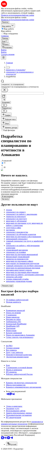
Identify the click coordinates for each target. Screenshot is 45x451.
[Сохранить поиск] (3, 97)
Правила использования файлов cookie (17, 20)
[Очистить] (4, 90)
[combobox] (12, 84)
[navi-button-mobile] (3, 58)
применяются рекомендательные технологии (22, 423)
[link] (5, 44)
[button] (3, 50)
